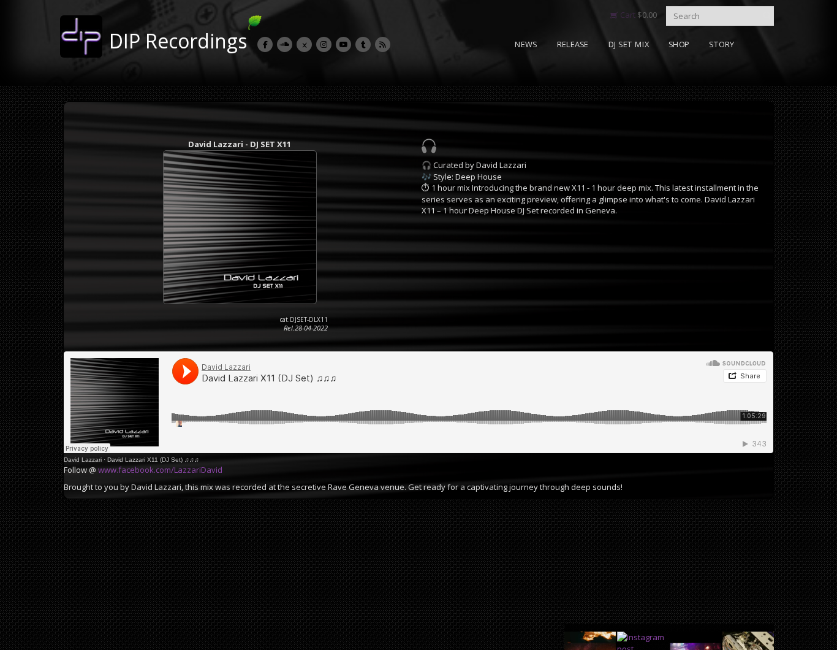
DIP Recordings (178, 41)
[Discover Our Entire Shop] (429, 146)
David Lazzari (83, 459)
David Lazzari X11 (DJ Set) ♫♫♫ (153, 459)
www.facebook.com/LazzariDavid (160, 469)
